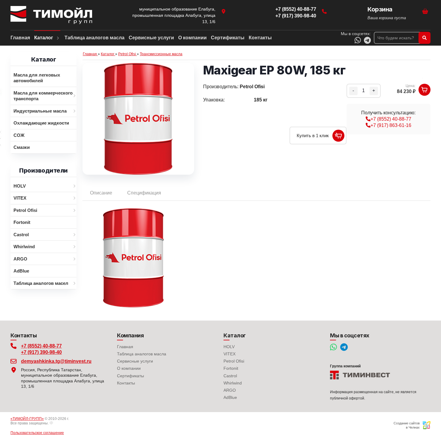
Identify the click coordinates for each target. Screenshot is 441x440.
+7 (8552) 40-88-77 (390, 119)
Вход (57, 423)
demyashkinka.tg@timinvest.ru (56, 361)
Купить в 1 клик (313, 135)
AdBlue (230, 397)
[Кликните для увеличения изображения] (138, 119)
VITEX (230, 353)
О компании (129, 368)
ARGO (230, 390)
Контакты (126, 383)
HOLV (229, 346)
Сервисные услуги (135, 361)
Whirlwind (233, 383)
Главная (125, 346)
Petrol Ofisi (234, 361)
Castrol (230, 375)
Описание (101, 192)
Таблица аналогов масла (141, 353)
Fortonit (231, 368)
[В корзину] (424, 90)
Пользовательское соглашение (37, 433)
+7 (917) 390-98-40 (41, 352)
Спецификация (144, 192)
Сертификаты (130, 375)
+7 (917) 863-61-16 (390, 125)
